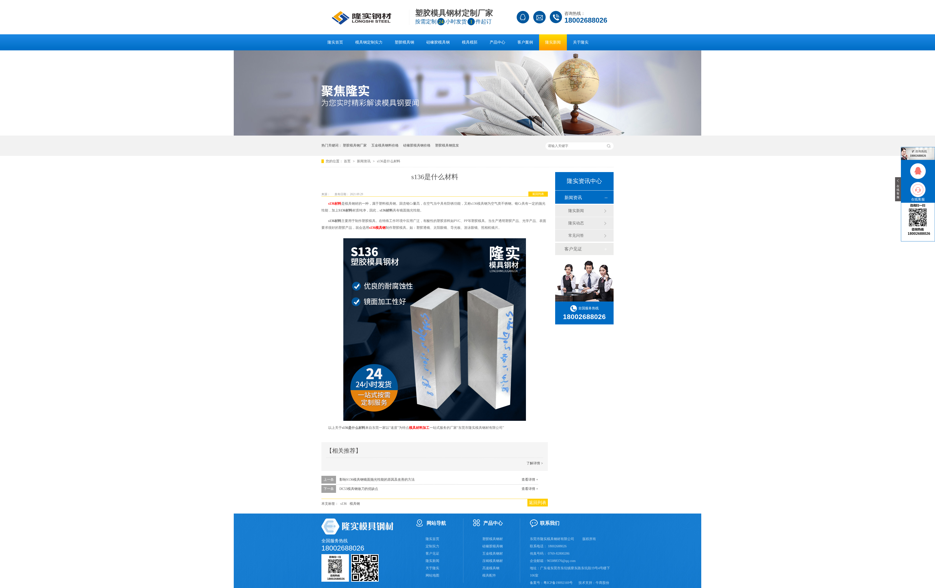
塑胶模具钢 (404, 42)
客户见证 (573, 249)
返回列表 (538, 194)
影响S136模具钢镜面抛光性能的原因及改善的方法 (377, 479)
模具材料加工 (419, 428)
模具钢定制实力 (369, 42)
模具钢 (355, 503)
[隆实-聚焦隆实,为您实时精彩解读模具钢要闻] (467, 134)
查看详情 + (530, 479)
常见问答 (576, 235)
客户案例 (525, 42)
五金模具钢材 (492, 553)
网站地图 (432, 575)
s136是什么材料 (388, 161)
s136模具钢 (377, 228)
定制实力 (432, 546)
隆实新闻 (553, 42)
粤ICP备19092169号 (558, 583)
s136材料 (334, 203)
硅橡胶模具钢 (438, 42)
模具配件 (489, 575)
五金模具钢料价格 (385, 145)
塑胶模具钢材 (492, 539)
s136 (343, 503)
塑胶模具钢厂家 (355, 145)
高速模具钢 (490, 568)
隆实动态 (576, 223)
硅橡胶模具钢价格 (416, 145)
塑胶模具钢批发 (447, 145)
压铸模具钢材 (492, 561)
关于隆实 (581, 42)
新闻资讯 (364, 161)
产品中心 (497, 42)
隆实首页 (335, 42)
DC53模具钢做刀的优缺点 (358, 489)
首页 (348, 161)
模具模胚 (469, 42)
